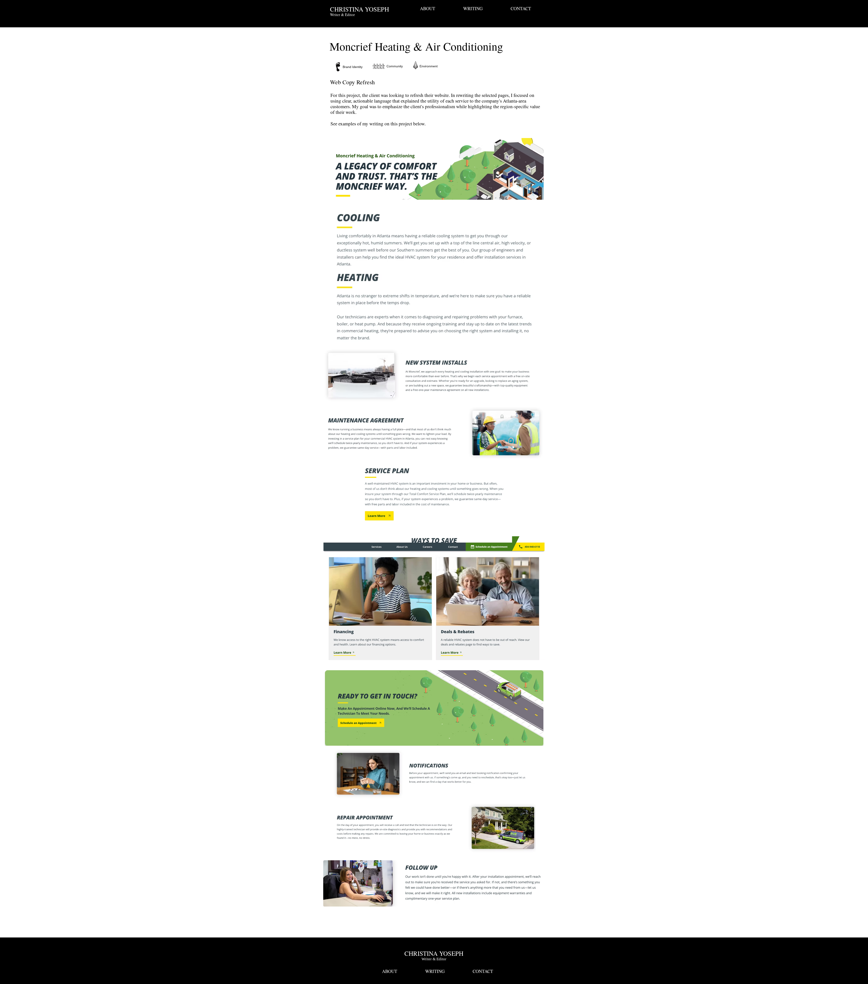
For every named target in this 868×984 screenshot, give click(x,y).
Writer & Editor (434, 959)
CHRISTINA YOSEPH (359, 9)
